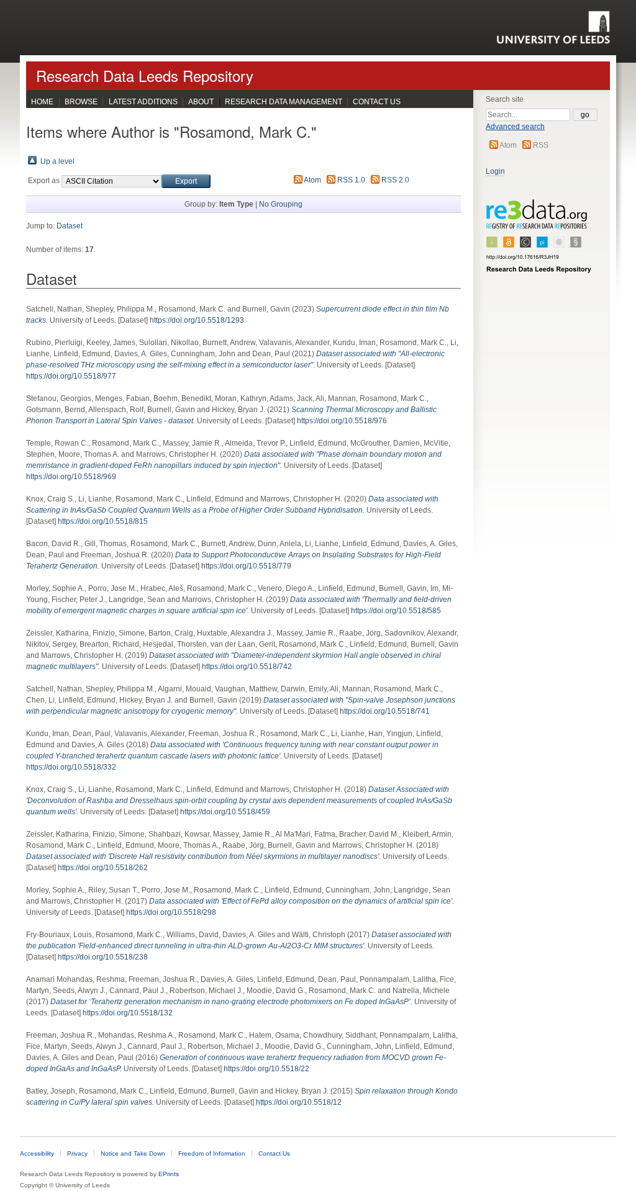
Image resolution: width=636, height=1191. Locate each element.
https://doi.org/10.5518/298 (171, 912)
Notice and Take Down (133, 1153)
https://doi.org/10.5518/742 (247, 666)
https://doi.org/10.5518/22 (266, 1068)
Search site (505, 99)
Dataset (70, 226)
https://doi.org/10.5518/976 (342, 420)
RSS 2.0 (395, 180)
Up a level (57, 161)
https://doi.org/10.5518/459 (225, 811)
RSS (540, 145)
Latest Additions (143, 101)
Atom (508, 145)
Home (42, 101)
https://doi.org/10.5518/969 (71, 476)
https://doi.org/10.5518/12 (299, 1102)
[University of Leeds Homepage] (553, 27)
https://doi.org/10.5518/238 (103, 957)
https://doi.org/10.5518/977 (71, 376)
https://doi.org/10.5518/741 (385, 711)
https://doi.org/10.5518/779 (246, 566)
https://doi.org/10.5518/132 (128, 1013)
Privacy (77, 1153)
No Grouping (280, 204)
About (201, 101)
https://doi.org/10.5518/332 (71, 767)
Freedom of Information (211, 1153)
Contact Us (377, 101)
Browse (81, 101)
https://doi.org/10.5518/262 (103, 867)
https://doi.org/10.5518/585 (396, 610)
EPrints (168, 1174)
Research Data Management (283, 101)
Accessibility (37, 1153)
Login (495, 171)
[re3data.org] (539, 241)
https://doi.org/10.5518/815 (103, 521)
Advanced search (515, 126)
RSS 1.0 (351, 180)
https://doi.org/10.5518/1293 (197, 320)
